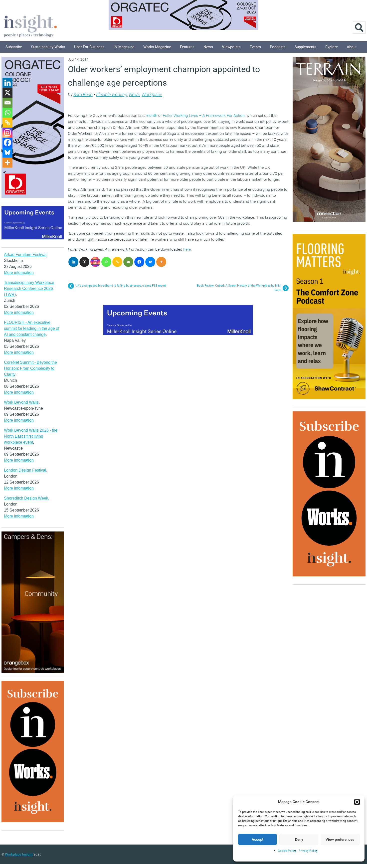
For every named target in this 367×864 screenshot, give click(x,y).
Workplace (152, 94)
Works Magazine (157, 47)
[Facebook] (139, 262)
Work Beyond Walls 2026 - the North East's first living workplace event (30, 436)
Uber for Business (89, 47)
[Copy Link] (117, 262)
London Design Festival (25, 470)
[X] (84, 262)
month (152, 115)
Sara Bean (83, 94)
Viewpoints (231, 47)
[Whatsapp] (106, 262)
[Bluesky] (150, 262)
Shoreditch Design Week (26, 498)
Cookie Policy (287, 851)
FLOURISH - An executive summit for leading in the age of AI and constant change (31, 328)
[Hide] (4, 172)
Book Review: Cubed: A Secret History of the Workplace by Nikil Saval (239, 288)
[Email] (128, 262)
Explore (331, 47)
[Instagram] (95, 262)
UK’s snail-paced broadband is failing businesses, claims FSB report (120, 285)
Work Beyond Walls (21, 402)
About (352, 47)
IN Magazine (124, 47)
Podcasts (278, 47)
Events (255, 47)
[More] (161, 262)
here (187, 249)
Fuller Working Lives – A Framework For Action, (204, 115)
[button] (357, 801)
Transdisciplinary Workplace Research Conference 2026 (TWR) (29, 288)
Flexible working (111, 94)
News (208, 47)
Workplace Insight (19, 854)
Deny (299, 839)
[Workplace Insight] (30, 25)
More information (19, 272)
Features (187, 47)
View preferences (340, 839)
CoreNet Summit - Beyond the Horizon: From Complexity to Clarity (30, 368)
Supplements (305, 47)
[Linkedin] (73, 262)
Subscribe (13, 47)
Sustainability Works (48, 47)
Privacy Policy (308, 851)
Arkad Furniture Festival (25, 254)
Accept (257, 839)
